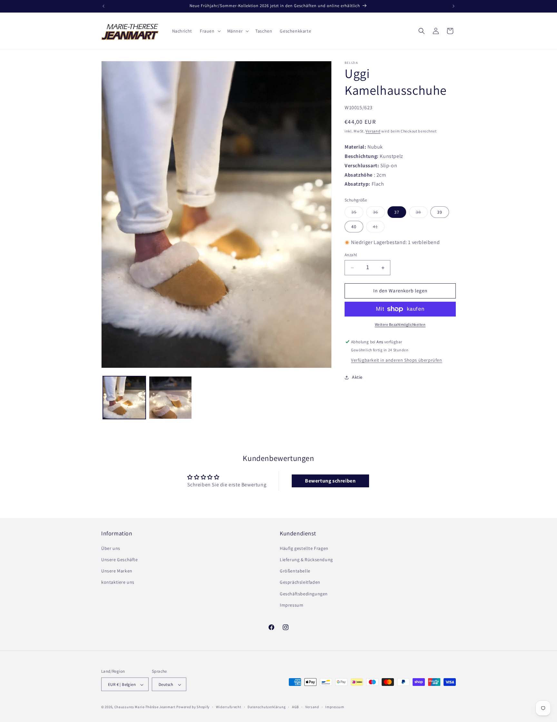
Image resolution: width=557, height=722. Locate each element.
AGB (295, 707)
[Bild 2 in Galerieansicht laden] (170, 397)
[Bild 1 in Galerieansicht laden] (124, 397)
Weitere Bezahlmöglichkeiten (400, 324)
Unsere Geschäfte (119, 559)
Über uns (110, 548)
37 (396, 212)
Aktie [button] (357, 377)
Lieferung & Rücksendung (306, 559)
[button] (209, 31)
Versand (373, 131)
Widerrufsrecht (228, 707)
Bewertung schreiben (330, 481)
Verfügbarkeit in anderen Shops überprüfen (396, 360)
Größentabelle (295, 570)
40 (354, 226)
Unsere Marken (116, 570)
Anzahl (351, 255)
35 (357, 213)
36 (379, 213)
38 (422, 213)
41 (379, 227)
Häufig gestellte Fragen (304, 548)
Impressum (291, 605)
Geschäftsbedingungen (304, 593)
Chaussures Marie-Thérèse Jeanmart (145, 707)
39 (439, 212)
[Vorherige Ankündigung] (103, 6)
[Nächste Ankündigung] (453, 6)
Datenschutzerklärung (267, 707)
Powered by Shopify (193, 707)
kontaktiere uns (117, 582)
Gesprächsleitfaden (300, 582)
